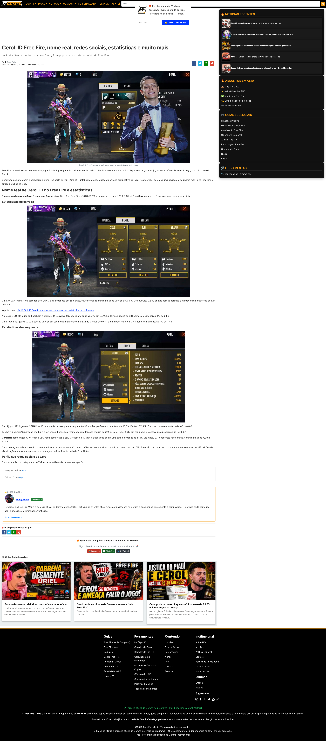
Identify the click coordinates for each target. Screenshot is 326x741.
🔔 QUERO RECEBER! (175, 22)
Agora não (143, 22)
